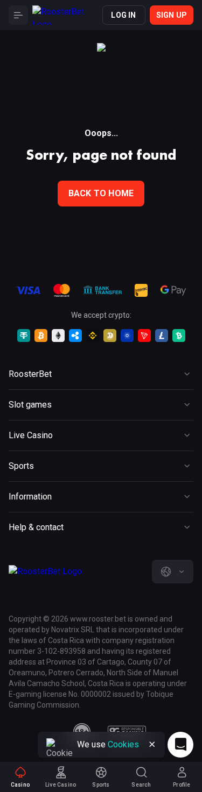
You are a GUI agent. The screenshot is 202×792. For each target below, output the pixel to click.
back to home (101, 193)
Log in (123, 15)
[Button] (18, 15)
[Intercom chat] (180, 745)
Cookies (123, 744)
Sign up (171, 15)
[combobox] (172, 571)
